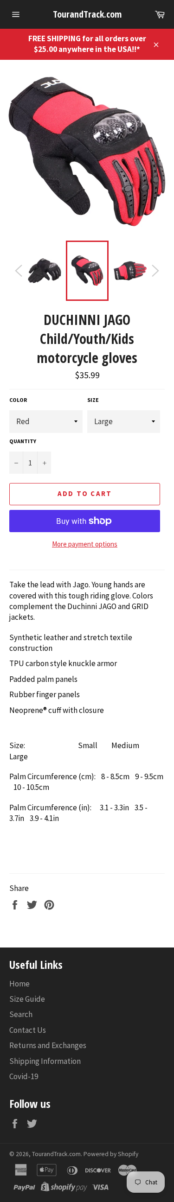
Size (93, 399)
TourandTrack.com (87, 14)
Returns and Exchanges (47, 1045)
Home (19, 984)
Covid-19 (23, 1076)
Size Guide (27, 999)
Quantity (22, 441)
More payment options (84, 544)
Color (18, 399)
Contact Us (27, 1030)
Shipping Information (45, 1061)
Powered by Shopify (111, 1154)
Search (20, 1014)
